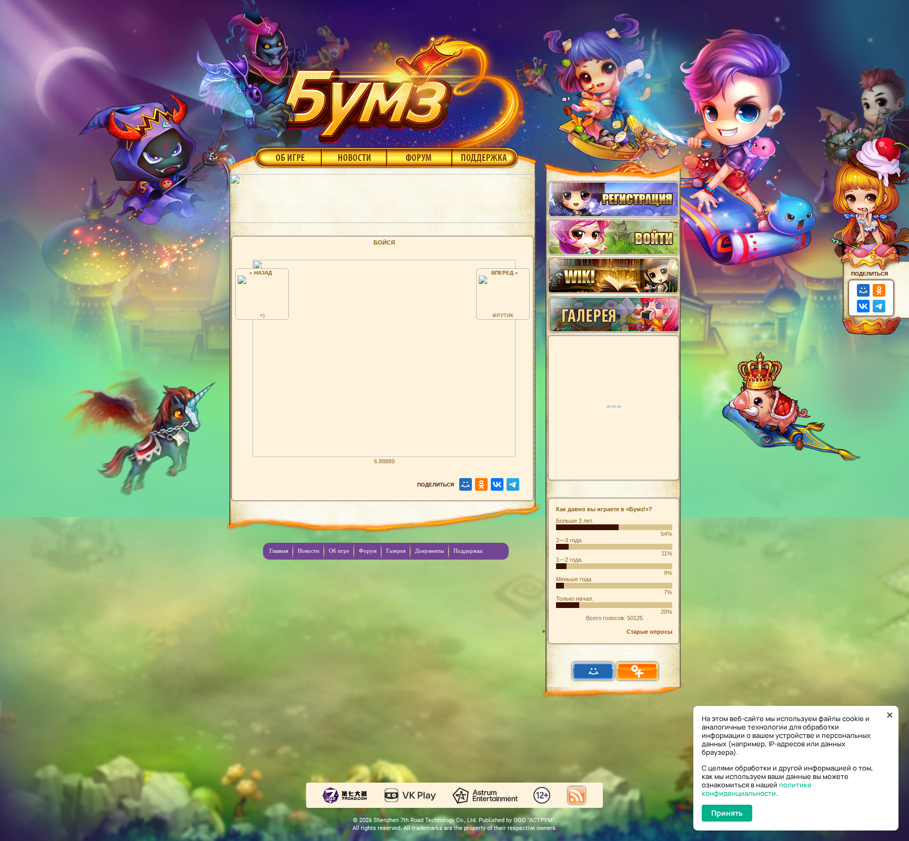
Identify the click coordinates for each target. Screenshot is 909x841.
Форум (419, 157)
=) (262, 315)
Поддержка (485, 157)
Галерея (396, 551)
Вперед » (503, 273)
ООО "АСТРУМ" (534, 820)
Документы (429, 551)
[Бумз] (399, 86)
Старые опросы (649, 632)
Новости (354, 157)
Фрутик (502, 315)
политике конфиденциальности (757, 789)
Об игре (287, 157)
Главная (278, 551)
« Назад (262, 273)
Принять (727, 813)
